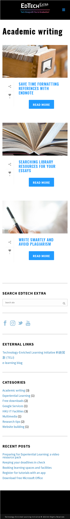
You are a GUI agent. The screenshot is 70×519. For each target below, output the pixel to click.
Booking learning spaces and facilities (27, 467)
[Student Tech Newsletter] (35, 7)
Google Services (12, 405)
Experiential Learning (16, 395)
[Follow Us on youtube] (28, 323)
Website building (13, 426)
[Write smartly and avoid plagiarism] (35, 217)
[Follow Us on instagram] (12, 323)
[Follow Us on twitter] (20, 323)
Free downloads (13, 400)
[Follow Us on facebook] (5, 323)
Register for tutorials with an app (24, 472)
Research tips (11, 421)
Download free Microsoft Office (22, 477)
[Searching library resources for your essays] (35, 139)
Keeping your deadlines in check (23, 462)
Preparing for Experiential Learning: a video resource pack (30, 456)
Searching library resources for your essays (37, 166)
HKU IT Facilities (13, 411)
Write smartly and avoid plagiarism (36, 242)
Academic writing (13, 390)
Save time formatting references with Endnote (39, 88)
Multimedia (9, 416)
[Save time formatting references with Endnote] (35, 61)
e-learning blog (12, 363)
